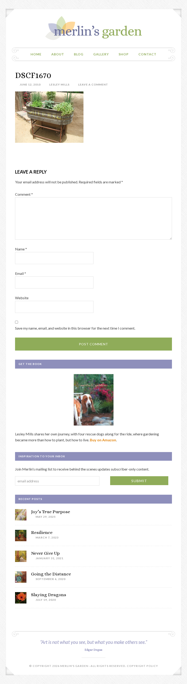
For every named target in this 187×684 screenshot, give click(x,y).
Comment (24, 194)
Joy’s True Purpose (50, 511)
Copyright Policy (142, 666)
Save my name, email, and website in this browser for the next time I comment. (75, 328)
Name (21, 249)
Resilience (41, 532)
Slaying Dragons (48, 594)
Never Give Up (45, 553)
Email (20, 273)
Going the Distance (51, 574)
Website (22, 298)
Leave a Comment (93, 84)
